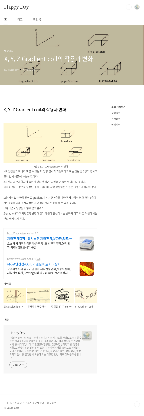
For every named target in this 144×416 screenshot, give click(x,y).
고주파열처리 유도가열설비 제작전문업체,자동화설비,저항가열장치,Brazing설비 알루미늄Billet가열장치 (39, 271)
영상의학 (115, 124)
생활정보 (115, 113)
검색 (129, 7)
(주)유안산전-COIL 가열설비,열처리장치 (34, 264)
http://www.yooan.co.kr (20, 258)
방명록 (37, 19)
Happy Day (16, 7)
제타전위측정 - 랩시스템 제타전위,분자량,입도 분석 (40, 239)
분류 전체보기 (118, 107)
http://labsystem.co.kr (20, 233)
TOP (137, 404)
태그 (20, 19)
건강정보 (115, 118)
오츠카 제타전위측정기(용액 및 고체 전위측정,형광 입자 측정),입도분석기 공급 (38, 245)
